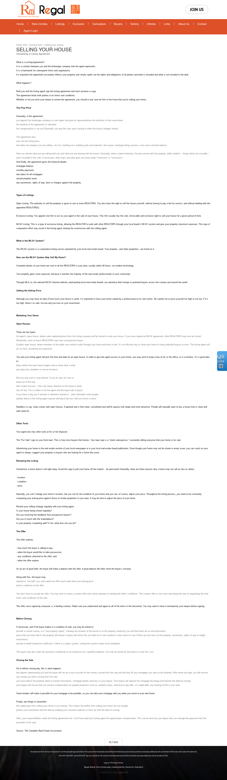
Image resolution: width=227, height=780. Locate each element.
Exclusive (78, 24)
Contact (202, 24)
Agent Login (31, 31)
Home (20, 24)
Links (167, 24)
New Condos (39, 24)
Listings (60, 24)
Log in (106, 762)
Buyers (118, 24)
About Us (183, 24)
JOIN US (197, 9)
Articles (151, 24)
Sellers (134, 24)
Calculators (99, 24)
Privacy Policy (117, 762)
